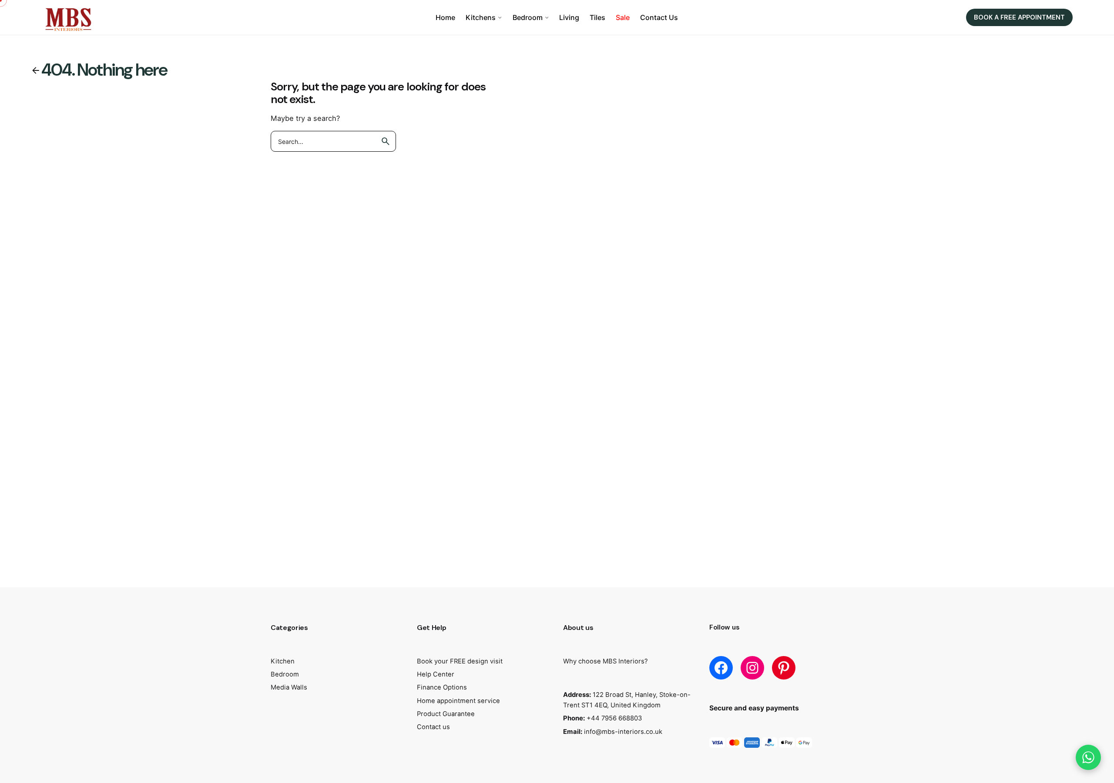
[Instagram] (752, 668)
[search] (385, 141)
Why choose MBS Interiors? (605, 661)
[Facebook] (721, 668)
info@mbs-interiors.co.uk (623, 732)
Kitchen (283, 661)
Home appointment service (458, 701)
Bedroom (285, 674)
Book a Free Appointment (1019, 17)
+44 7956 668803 (614, 718)
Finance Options (442, 687)
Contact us (433, 727)
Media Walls (289, 687)
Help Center (435, 674)
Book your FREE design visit (460, 661)
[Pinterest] (783, 668)
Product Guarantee (446, 714)
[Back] (35, 70)
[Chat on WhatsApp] (1088, 757)
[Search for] (333, 141)
